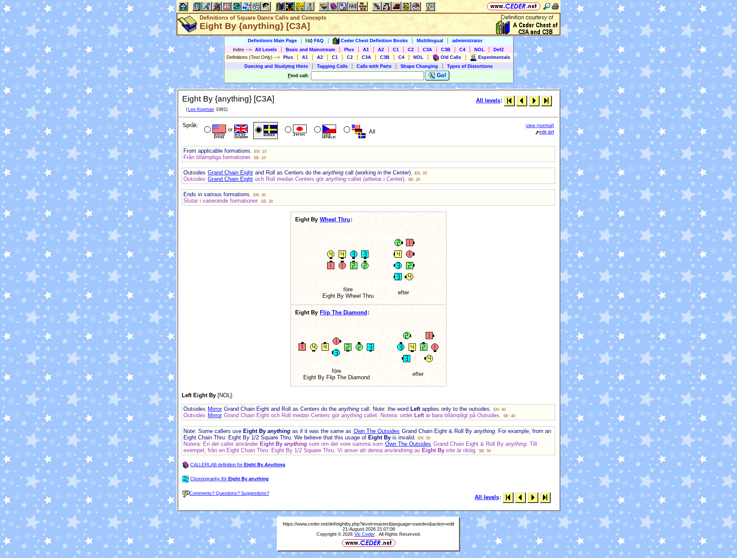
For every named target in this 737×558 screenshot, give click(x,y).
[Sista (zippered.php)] (546, 100)
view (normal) (540, 125)
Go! (440, 75)
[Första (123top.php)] (509, 100)
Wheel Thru (335, 219)
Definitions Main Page (272, 40)
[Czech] (324, 130)
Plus (349, 49)
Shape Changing (419, 66)
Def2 (498, 49)
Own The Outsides (377, 431)
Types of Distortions (470, 66)
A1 (366, 49)
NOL (479, 49)
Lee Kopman (201, 109)
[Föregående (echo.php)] (521, 100)
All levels (488, 100)
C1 (396, 49)
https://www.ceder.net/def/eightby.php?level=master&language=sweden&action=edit (368, 523)
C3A (427, 49)
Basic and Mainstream (310, 49)
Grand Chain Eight (230, 172)
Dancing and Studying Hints (276, 66)
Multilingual (430, 40)
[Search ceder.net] (546, 6)
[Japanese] (295, 130)
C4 (462, 49)
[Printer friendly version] (555, 6)
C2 (411, 49)
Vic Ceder (364, 534)
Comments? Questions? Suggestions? (229, 493)
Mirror (215, 409)
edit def (546, 131)
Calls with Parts (374, 66)
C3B (445, 49)
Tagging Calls (332, 66)
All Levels (266, 49)
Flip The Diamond (343, 312)
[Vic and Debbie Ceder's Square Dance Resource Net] (514, 6)
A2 (381, 49)
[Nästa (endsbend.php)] (534, 100)
